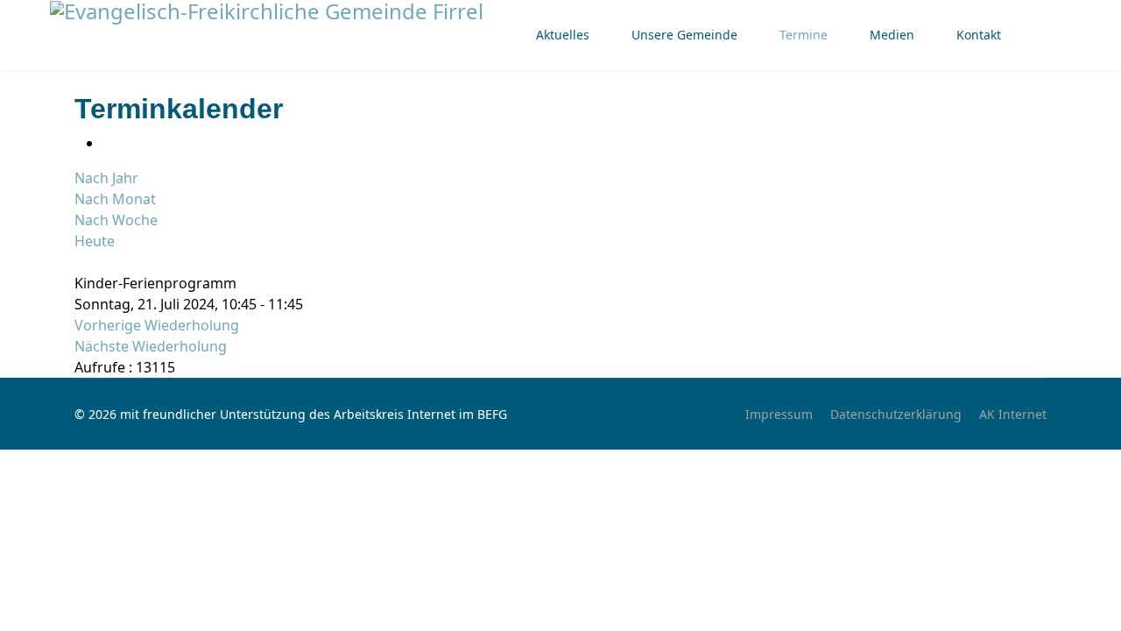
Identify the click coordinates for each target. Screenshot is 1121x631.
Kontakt (978, 34)
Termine (803, 34)
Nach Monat (115, 199)
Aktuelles (562, 34)
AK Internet (1013, 414)
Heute (94, 241)
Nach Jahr (106, 178)
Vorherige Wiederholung (156, 325)
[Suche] (79, 262)
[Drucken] (107, 142)
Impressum (779, 414)
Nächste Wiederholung (150, 346)
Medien (892, 34)
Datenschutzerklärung (896, 414)
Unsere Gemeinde (684, 34)
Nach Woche (116, 220)
